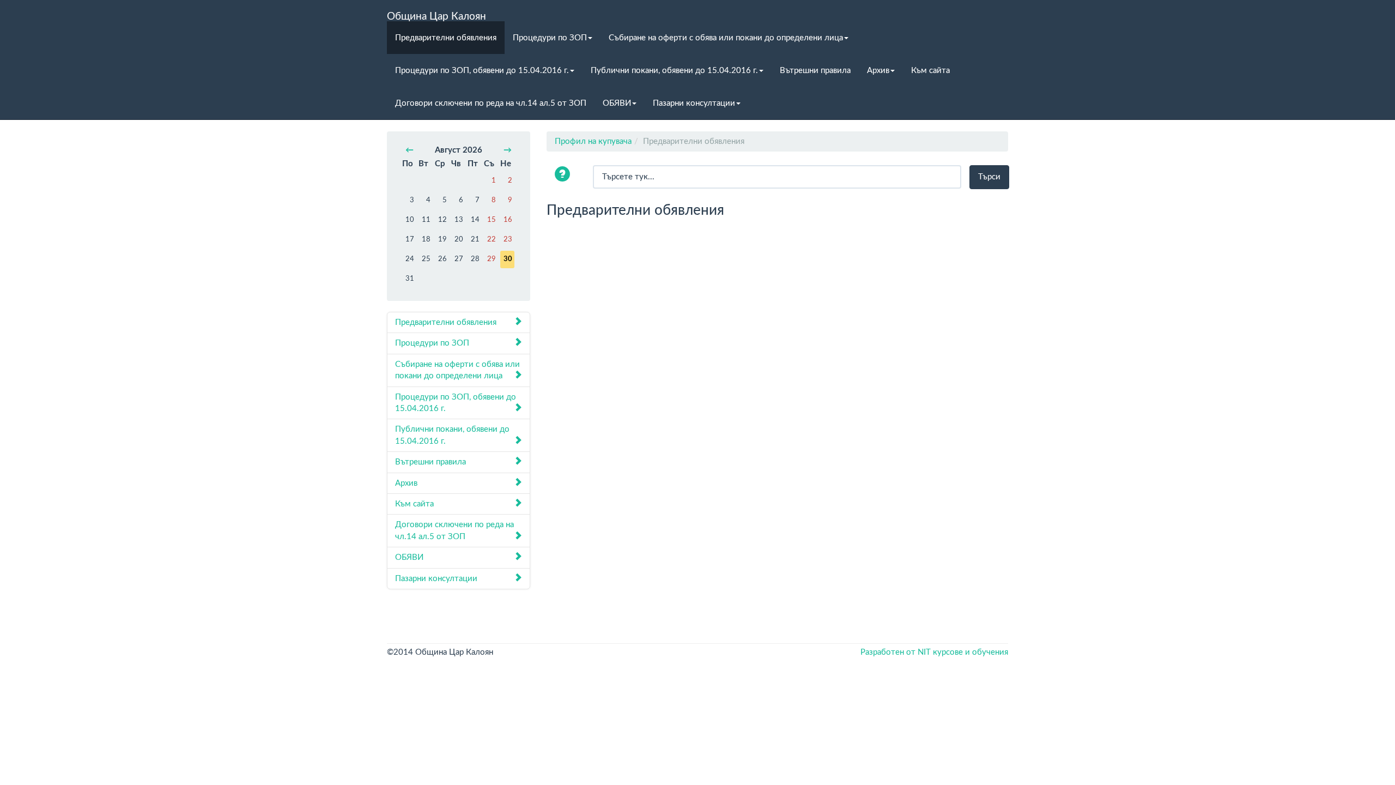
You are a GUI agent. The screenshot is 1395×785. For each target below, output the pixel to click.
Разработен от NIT (895, 652)
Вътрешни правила (815, 71)
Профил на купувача (593, 141)
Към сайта (930, 71)
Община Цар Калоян (436, 16)
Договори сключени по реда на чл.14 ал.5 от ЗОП (490, 103)
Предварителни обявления (445, 38)
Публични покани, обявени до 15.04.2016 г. (674, 71)
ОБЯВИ (617, 103)
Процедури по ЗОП (550, 38)
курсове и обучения (970, 652)
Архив (878, 71)
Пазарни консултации (694, 103)
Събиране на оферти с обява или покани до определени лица (726, 38)
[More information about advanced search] (564, 175)
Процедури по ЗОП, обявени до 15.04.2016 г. (482, 71)
